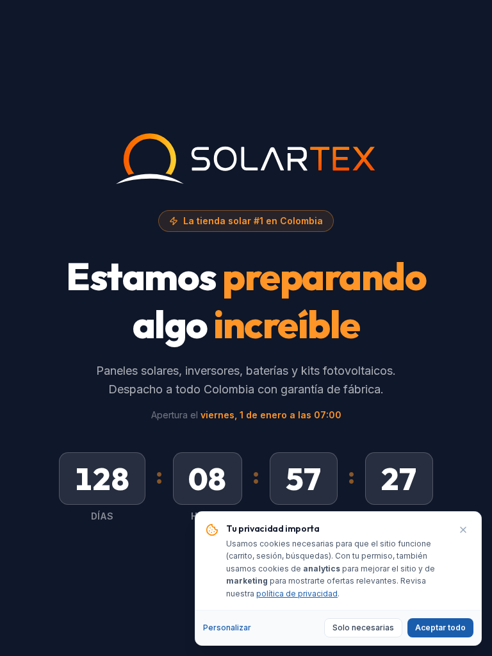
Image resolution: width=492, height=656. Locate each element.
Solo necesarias (363, 627)
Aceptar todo (440, 627)
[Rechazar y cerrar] (463, 529)
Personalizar (227, 627)
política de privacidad (297, 593)
